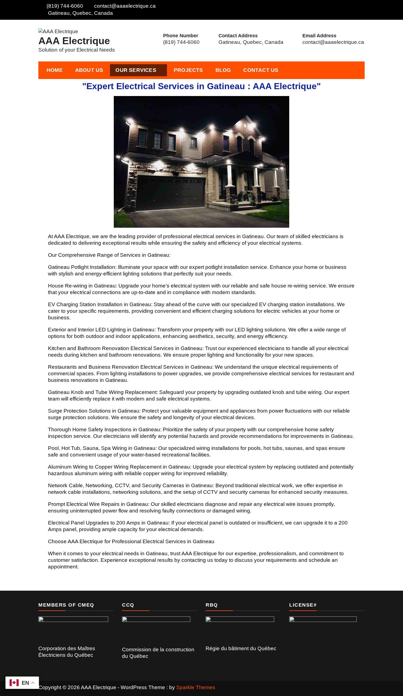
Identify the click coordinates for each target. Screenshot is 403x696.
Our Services (135, 70)
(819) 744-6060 (65, 6)
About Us (89, 70)
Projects (188, 70)
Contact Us (260, 70)
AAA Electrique (74, 40)
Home (55, 70)
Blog (223, 70)
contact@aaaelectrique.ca (125, 6)
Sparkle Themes (195, 687)
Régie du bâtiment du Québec (241, 648)
